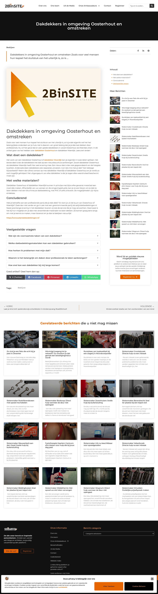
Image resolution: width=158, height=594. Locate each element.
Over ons (42, 6)
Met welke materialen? (121, 77)
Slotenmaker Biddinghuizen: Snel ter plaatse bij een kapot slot (21, 489)
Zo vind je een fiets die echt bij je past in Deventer (21, 352)
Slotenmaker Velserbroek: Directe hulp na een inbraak (134, 444)
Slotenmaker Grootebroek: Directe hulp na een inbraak (134, 352)
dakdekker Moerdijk (53, 160)
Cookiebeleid (55, 557)
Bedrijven (10, 47)
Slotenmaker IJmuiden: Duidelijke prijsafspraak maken (135, 489)
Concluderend (118, 80)
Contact (107, 6)
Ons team (55, 6)
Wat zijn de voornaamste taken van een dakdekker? (53, 236)
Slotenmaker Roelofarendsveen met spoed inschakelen (20, 401)
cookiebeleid (62, 587)
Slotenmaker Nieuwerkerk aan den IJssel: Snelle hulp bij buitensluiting (20, 445)
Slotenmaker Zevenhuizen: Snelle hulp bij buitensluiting (98, 401)
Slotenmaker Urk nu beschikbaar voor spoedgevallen (98, 444)
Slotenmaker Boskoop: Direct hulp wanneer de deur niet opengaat (58, 402)
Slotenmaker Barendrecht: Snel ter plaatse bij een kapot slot (135, 401)
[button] (152, 579)
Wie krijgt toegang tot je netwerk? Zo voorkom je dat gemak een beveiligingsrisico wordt (135, 110)
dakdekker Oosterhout (45, 150)
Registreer (119, 6)
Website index (55, 561)
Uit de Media (69, 6)
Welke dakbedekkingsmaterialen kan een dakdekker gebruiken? (53, 243)
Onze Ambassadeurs (88, 6)
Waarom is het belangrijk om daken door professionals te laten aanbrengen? (53, 258)
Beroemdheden (56, 545)
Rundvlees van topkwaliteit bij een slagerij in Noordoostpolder (97, 352)
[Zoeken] (152, 6)
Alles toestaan (109, 586)
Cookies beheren (139, 586)
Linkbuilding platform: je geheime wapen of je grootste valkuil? (59, 567)
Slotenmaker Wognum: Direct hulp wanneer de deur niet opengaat (97, 490)
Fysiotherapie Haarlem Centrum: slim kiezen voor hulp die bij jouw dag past (135, 186)
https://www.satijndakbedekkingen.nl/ (22, 218)
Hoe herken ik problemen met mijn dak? (53, 250)
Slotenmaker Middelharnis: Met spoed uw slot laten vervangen (58, 489)
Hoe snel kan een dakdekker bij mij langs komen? (53, 265)
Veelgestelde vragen (121, 83)
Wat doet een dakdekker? (123, 74)
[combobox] (139, 6)
